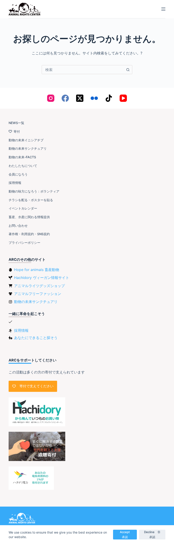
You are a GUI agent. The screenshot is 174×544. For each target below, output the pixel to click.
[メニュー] (163, 9)
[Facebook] (65, 98)
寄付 (17, 131)
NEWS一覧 (16, 123)
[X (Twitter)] (79, 98)
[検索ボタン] (127, 69)
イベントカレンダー (23, 208)
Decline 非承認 (152, 534)
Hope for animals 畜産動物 (36, 269)
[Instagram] (50, 98)
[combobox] (82, 69)
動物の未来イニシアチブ (26, 140)
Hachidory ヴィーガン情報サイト (41, 277)
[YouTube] (123, 98)
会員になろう (18, 174)
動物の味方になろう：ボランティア (34, 191)
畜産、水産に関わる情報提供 (29, 217)
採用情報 (15, 183)
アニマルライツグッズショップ (39, 285)
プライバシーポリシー (24, 242)
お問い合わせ (18, 225)
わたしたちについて (23, 166)
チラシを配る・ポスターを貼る (31, 200)
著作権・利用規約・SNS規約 (29, 234)
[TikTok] (108, 98)
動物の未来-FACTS (22, 157)
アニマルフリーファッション (37, 293)
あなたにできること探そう (36, 337)
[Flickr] (94, 98)
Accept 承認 (126, 534)
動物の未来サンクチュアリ (28, 148)
